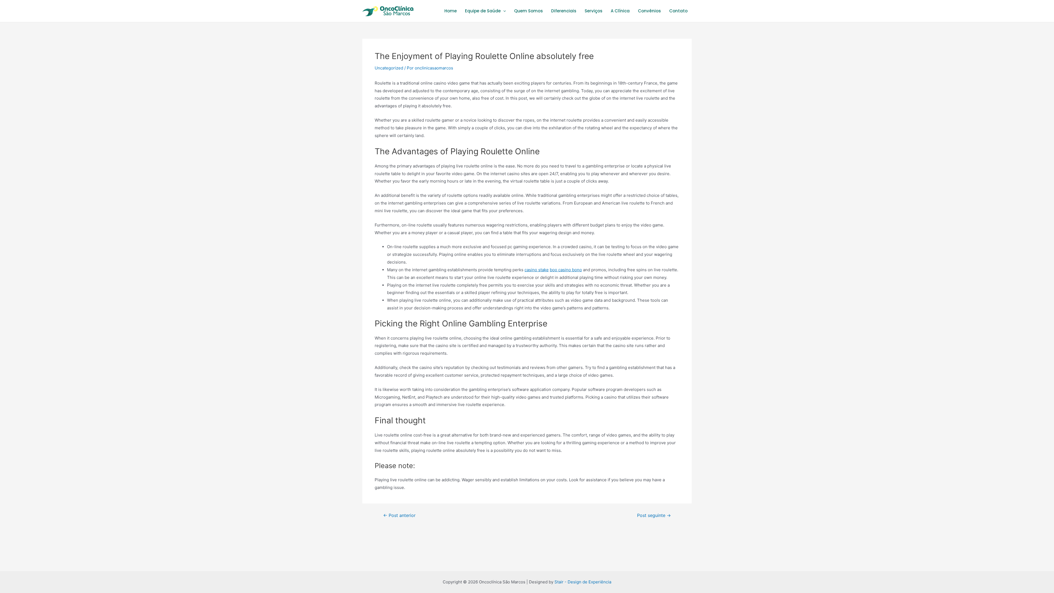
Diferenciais (563, 11)
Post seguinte (654, 515)
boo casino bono (566, 269)
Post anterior (399, 515)
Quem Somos (528, 11)
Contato (678, 11)
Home (450, 11)
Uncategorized (389, 68)
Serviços (593, 11)
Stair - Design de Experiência (582, 581)
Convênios (649, 11)
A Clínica (620, 11)
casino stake (537, 269)
